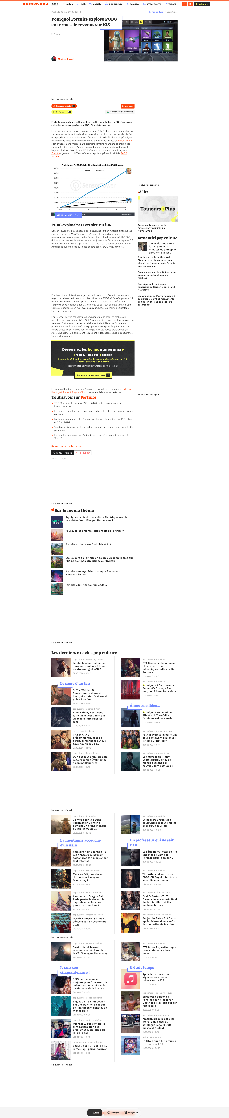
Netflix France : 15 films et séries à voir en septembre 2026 (89, 921)
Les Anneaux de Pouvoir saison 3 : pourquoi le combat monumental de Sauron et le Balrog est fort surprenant (157, 300)
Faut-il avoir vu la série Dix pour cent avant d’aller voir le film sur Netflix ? (159, 737)
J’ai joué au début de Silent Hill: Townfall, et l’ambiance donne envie (157, 715)
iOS (55, 459)
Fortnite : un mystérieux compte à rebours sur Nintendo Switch (94, 573)
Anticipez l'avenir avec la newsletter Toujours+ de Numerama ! (152, 228)
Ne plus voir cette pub (61, 99)
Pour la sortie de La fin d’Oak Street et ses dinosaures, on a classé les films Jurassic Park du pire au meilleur (156, 261)
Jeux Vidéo (172, 12)
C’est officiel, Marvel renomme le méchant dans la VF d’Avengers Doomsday (90, 950)
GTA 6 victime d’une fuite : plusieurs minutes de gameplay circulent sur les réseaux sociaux (162, 248)
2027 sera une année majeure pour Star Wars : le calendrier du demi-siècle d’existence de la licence (90, 984)
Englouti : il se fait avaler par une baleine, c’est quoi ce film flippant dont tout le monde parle (90, 1006)
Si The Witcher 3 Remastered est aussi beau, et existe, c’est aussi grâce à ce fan (90, 695)
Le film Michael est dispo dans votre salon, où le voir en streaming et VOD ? (90, 666)
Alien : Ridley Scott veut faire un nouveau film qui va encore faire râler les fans (89, 717)
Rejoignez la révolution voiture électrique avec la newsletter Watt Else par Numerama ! (96, 519)
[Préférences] (190, 4)
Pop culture (157, 12)
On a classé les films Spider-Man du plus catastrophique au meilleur (157, 275)
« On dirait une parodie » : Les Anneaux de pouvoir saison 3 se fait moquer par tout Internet (90, 856)
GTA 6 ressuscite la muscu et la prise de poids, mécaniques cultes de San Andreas (159, 668)
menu (54, 3)
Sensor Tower (125, 140)
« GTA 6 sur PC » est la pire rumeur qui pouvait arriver (90, 1047)
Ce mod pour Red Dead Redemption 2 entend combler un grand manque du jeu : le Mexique (89, 824)
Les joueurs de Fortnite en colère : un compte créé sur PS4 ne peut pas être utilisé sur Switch (99, 559)
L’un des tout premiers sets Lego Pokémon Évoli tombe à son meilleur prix (90, 759)
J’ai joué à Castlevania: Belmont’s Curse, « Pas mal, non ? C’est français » (159, 688)
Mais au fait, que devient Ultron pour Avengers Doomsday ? (88, 877)
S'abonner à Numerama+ (90, 375)
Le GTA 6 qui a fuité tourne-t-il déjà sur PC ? (159, 1042)
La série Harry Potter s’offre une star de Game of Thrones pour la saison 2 (159, 854)
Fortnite (88, 397)
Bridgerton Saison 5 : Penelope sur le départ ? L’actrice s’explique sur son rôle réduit (159, 1001)
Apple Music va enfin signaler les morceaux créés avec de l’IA (156, 977)
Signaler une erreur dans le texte (67, 446)
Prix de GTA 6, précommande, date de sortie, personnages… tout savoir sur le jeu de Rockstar (89, 739)
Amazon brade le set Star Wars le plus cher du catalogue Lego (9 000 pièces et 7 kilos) (158, 1023)
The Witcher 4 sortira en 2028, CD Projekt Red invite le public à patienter (159, 877)
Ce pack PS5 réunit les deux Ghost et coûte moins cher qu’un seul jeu (159, 822)
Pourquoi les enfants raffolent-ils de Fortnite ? (94, 530)
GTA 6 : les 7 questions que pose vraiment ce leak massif (159, 950)
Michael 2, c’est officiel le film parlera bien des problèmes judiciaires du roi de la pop (89, 1028)
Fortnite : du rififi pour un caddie (86, 584)
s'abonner (203, 4)
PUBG (64, 459)
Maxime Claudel (66, 59)
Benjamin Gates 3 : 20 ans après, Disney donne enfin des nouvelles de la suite (159, 921)
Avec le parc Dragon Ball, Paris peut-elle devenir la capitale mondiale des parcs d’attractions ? (89, 901)
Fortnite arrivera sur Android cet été (88, 544)
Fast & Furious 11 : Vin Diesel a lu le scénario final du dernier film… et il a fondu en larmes (159, 901)
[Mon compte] (184, 4)
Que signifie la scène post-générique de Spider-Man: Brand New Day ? (156, 287)
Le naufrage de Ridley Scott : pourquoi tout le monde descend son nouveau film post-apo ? (157, 761)
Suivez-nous (127, 106)
